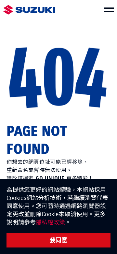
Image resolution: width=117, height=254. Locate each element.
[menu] (109, 9)
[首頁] (29, 10)
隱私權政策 (50, 222)
